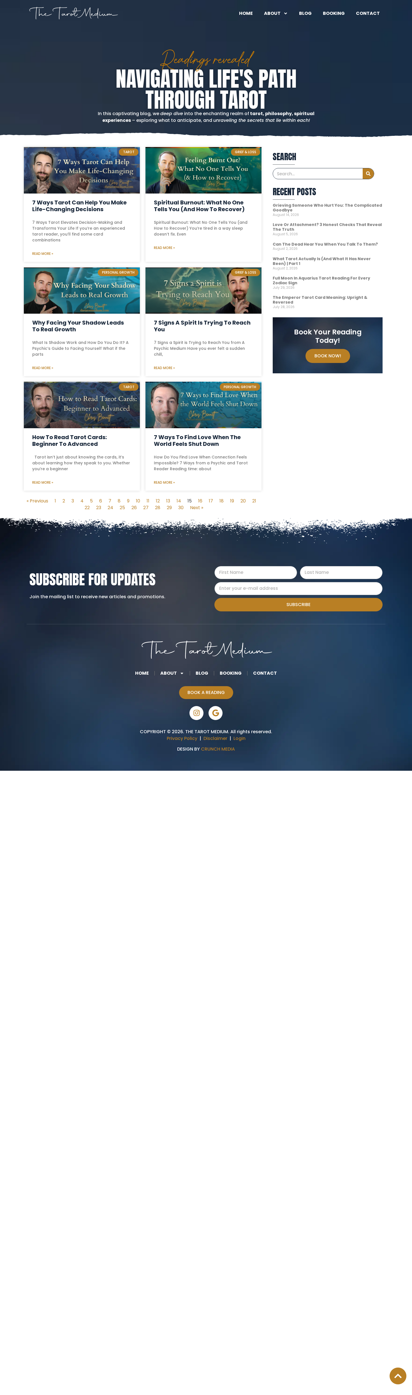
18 (221, 501)
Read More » (42, 253)
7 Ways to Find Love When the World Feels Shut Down (197, 440)
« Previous (37, 501)
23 (98, 507)
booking (334, 13)
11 (148, 501)
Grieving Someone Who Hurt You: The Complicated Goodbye (327, 207)
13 (168, 501)
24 (110, 507)
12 (158, 501)
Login (239, 738)
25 (122, 507)
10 (138, 501)
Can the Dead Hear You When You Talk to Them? (325, 244)
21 (254, 501)
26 (134, 507)
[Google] (216, 713)
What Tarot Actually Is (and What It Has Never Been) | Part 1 (322, 261)
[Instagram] (196, 713)
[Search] (368, 173)
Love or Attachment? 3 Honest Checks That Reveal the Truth (327, 227)
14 (179, 501)
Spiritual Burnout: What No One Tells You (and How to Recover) (199, 206)
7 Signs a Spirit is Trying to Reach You (202, 326)
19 (232, 501)
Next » (196, 507)
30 (181, 507)
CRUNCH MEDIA (217, 749)
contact (368, 13)
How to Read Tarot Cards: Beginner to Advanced (69, 440)
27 (146, 507)
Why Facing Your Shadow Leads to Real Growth (78, 326)
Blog (305, 13)
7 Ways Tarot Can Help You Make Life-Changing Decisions (79, 206)
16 (200, 501)
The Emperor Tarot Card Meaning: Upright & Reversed (320, 300)
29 (169, 507)
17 (211, 501)
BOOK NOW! (327, 356)
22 (87, 507)
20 (243, 501)
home (246, 13)
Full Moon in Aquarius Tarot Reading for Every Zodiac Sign (321, 280)
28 (157, 507)
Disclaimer (216, 738)
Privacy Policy (182, 738)
